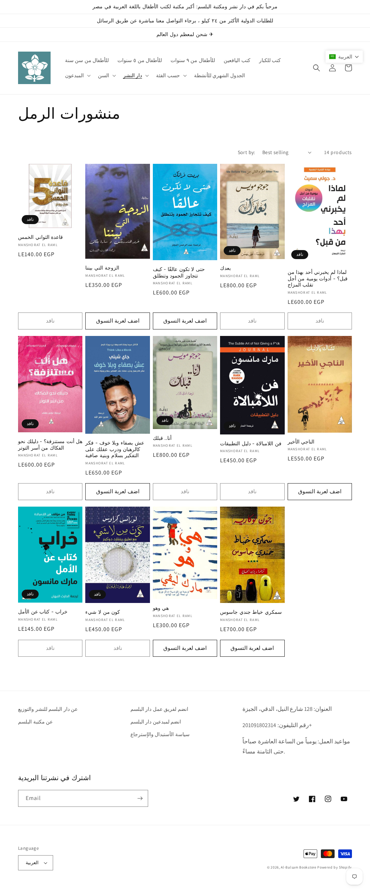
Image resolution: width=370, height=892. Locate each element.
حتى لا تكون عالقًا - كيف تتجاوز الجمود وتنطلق (179, 272)
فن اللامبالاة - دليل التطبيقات (250, 443)
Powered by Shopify (334, 867)
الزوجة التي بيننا (102, 268)
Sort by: (246, 152)
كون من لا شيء (102, 612)
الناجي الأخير (301, 442)
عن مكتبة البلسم (35, 721)
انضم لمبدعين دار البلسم (155, 721)
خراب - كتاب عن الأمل (43, 612)
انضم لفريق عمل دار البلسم (159, 709)
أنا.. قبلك (162, 438)
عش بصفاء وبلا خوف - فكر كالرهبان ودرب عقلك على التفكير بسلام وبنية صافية (114, 449)
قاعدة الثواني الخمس (40, 237)
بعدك (225, 268)
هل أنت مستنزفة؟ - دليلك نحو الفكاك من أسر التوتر (50, 444)
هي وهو (161, 608)
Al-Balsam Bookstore (298, 867)
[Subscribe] (140, 798)
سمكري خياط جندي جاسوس (251, 612)
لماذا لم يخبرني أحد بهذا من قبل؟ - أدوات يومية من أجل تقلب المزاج (318, 278)
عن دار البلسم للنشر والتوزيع (48, 709)
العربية (32, 863)
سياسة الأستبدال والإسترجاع (160, 734)
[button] (77, 75)
